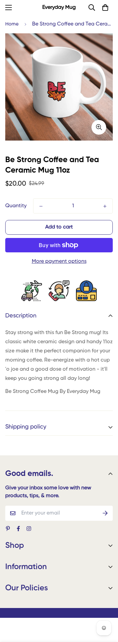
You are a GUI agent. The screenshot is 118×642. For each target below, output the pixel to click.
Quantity (16, 206)
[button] (105, 7)
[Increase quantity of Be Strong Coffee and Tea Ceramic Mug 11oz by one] (104, 206)
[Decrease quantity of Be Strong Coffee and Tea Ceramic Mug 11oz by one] (41, 206)
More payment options (59, 261)
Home (12, 24)
